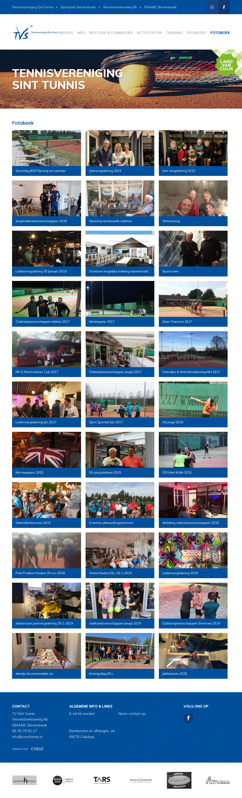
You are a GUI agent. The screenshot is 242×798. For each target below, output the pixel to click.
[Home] (35, 32)
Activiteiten (149, 33)
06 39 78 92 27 (24, 731)
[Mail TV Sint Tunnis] (212, 7)
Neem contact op (132, 714)
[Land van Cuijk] (226, 65)
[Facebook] (224, 7)
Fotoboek (220, 33)
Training (174, 33)
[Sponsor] (63, 780)
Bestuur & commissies (111, 33)
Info (81, 33)
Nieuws (66, 33)
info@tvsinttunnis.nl (27, 737)
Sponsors (196, 33)
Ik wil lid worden (82, 714)
